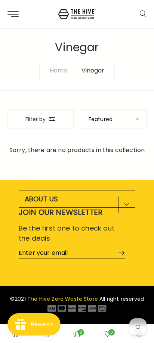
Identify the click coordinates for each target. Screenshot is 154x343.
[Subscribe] (119, 252)
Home (58, 70)
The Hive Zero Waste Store (62, 299)
